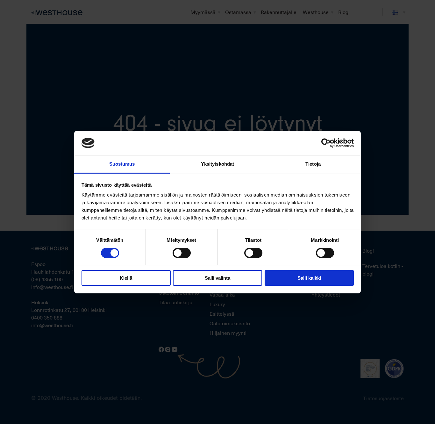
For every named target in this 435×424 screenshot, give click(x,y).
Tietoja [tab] (313, 164)
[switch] (182, 253)
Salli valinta (217, 278)
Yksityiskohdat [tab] (217, 164)
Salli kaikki (309, 278)
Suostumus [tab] (122, 164)
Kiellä (126, 278)
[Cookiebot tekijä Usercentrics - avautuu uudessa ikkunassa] (326, 143)
